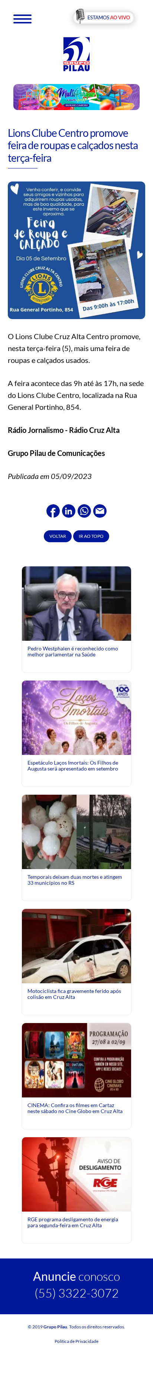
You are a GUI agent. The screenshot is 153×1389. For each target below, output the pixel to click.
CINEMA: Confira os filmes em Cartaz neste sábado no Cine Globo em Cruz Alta (75, 1108)
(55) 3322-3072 (77, 1293)
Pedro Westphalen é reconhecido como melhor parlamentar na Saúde (72, 651)
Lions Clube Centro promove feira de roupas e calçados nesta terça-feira (73, 145)
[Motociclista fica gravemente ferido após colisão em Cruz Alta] (76, 971)
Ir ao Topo (91, 536)
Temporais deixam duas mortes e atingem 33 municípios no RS (74, 880)
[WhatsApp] (84, 509)
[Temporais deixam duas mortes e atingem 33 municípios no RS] (76, 831)
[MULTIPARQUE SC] (76, 96)
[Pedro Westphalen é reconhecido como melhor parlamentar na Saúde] (76, 634)
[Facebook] (53, 509)
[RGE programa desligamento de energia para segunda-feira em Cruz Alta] (76, 1173)
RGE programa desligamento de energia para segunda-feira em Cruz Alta (72, 1222)
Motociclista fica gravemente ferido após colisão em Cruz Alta (74, 994)
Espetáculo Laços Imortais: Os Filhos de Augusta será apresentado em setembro (72, 765)
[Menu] (22, 18)
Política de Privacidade (76, 1341)
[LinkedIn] (68, 509)
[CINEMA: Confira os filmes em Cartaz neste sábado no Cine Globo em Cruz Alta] (76, 1059)
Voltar (57, 536)
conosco (76, 1276)
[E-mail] (100, 509)
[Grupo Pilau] (76, 54)
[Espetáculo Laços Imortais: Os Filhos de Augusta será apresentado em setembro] (76, 752)
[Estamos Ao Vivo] (103, 18)
